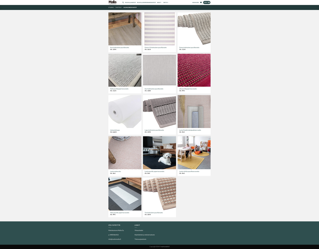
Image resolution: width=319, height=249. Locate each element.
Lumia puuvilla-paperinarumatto (154, 171)
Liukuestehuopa (115, 130)
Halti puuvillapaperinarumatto (119, 89)
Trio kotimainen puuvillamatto (154, 212)
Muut (159, 2)
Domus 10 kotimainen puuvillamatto (156, 47)
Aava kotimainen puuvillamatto (119, 47)
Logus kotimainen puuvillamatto (154, 130)
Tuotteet (118, 7)
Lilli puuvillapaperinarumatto (188, 89)
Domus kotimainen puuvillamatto (189, 47)
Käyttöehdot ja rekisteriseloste (145, 235)
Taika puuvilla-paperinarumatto (119, 212)
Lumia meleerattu (115, 171)
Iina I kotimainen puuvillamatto (154, 89)
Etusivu (111, 7)
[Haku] (123, 2)
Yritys (165, 2)
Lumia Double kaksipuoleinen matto (190, 130)
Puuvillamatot (130, 2)
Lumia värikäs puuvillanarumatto (189, 171)
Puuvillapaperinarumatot (146, 2)
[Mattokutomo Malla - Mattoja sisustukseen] (114, 2)
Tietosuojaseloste (140, 239)
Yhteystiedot (139, 230)
